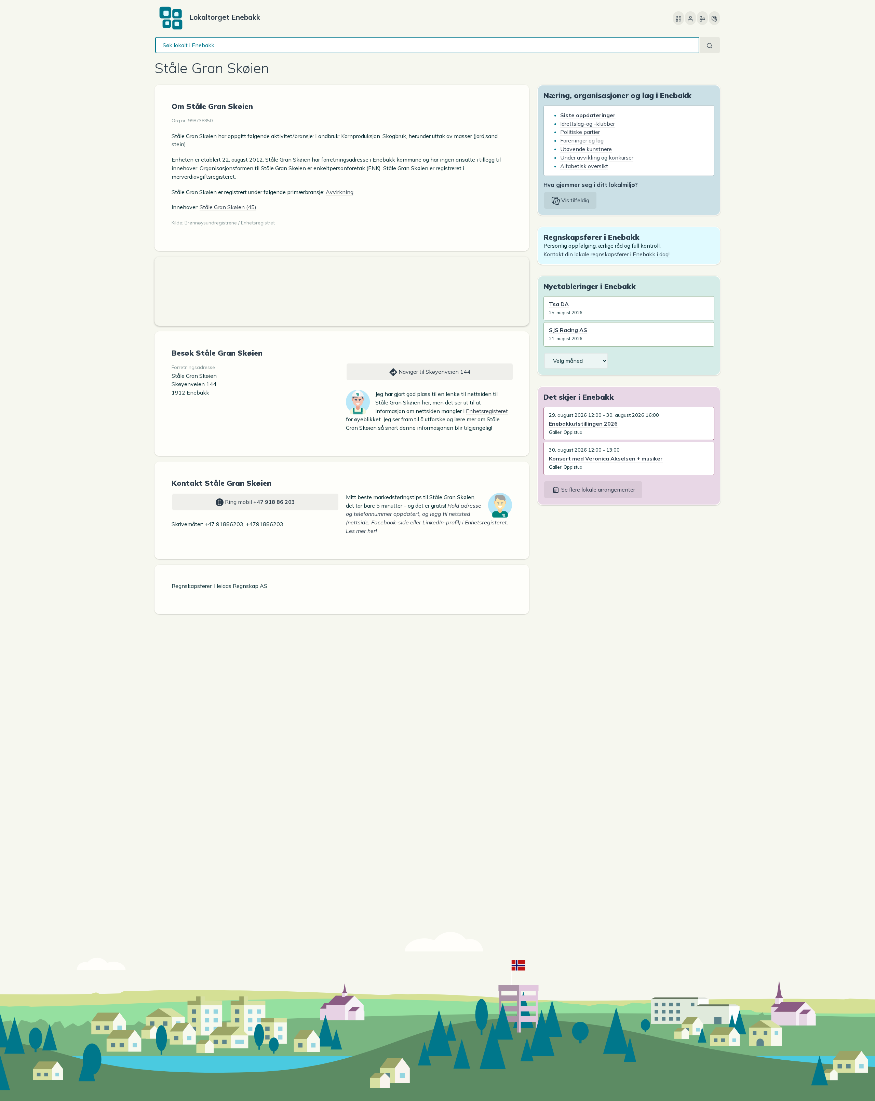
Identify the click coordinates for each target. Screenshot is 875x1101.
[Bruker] (690, 18)
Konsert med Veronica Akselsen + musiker (606, 458)
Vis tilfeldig (574, 200)
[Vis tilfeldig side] (714, 18)
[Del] (702, 18)
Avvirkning (339, 192)
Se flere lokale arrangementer (597, 489)
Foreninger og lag (582, 140)
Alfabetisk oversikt (584, 166)
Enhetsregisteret (487, 411)
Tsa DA (559, 304)
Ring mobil (259, 501)
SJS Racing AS (568, 330)
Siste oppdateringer (588, 115)
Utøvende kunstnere (586, 149)
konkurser (621, 157)
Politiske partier (580, 131)
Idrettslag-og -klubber (587, 123)
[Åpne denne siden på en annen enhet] (678, 18)
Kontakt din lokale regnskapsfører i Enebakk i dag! (606, 254)
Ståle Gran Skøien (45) (228, 207)
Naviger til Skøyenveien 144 (433, 371)
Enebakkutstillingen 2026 (583, 423)
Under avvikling (580, 157)
